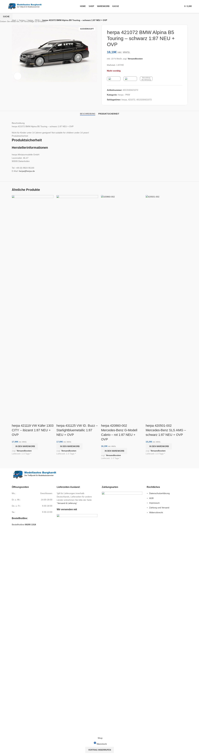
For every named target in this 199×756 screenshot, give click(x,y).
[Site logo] (25, 6)
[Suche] (176, 6)
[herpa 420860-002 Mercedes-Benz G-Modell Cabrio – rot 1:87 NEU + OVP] (122, 305)
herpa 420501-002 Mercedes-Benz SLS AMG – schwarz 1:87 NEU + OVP (166, 430)
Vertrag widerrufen (99, 750)
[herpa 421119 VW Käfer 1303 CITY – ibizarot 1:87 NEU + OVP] (32, 305)
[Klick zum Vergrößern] (17, 76)
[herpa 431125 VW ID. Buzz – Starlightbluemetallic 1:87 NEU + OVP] (77, 305)
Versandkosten (24, 451)
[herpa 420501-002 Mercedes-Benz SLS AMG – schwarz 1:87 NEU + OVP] (166, 305)
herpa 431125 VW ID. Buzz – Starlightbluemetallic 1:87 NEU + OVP (77, 430)
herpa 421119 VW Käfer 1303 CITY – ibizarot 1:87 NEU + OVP (32, 430)
